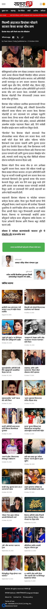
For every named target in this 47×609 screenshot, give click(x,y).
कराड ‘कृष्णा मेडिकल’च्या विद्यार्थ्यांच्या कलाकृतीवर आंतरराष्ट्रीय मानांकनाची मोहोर (34, 428)
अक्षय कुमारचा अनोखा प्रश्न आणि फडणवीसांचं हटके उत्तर (34, 488)
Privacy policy (28, 597)
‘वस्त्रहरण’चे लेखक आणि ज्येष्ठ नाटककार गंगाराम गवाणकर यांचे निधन (34, 340)
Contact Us (17, 597)
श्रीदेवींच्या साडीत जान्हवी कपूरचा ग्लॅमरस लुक (32, 546)
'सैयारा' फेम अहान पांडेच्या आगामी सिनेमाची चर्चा (10, 516)
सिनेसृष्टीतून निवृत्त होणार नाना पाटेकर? (11, 574)
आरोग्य (35, 10)
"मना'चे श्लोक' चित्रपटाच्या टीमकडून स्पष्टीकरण (10, 457)
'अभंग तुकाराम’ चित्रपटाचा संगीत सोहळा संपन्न (33, 399)
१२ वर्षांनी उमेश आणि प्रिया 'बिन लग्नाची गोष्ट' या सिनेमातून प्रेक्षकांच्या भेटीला (34, 575)
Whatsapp (6, 37)
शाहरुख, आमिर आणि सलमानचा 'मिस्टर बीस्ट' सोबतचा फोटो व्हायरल (32, 370)
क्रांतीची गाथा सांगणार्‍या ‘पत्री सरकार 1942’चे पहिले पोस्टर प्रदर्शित (11, 309)
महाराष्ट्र (13, 10)
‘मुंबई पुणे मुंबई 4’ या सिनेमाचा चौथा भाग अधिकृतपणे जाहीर (12, 338)
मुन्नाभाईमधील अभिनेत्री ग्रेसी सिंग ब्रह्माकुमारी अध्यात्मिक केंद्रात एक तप (11, 370)
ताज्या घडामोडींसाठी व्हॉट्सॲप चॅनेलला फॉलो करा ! (25, 247)
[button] (3, 4)
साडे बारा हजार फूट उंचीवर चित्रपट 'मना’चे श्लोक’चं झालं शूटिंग (33, 459)
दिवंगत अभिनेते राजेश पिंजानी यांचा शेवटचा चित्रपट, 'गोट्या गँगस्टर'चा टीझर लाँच (34, 517)
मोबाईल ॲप (7, 234)
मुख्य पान (5, 10)
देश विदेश (21, 10)
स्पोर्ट (29, 10)
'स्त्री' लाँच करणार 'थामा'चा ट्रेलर (11, 546)
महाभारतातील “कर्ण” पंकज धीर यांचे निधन (11, 399)
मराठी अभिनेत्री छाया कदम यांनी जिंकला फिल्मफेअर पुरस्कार (11, 428)
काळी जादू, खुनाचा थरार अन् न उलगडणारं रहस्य (12, 488)
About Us (8, 597)
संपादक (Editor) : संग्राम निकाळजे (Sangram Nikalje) (22, 593)
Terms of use (9, 601)
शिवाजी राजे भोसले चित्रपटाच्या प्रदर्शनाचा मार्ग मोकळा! (34, 308)
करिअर (43, 10)
